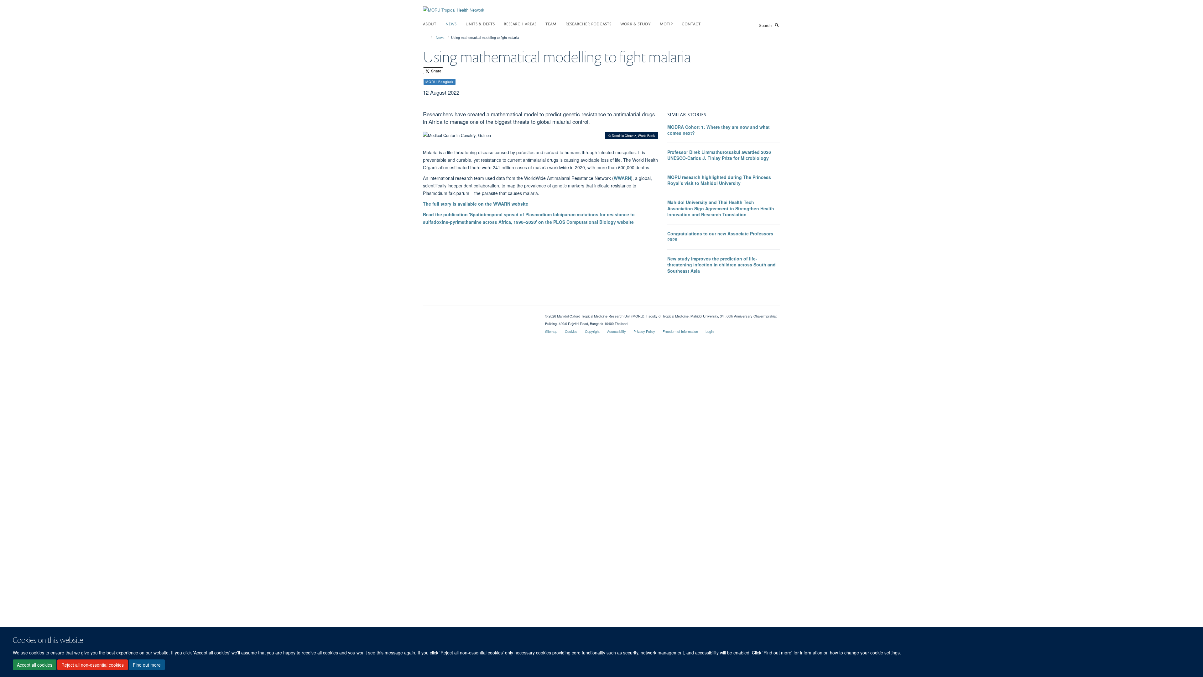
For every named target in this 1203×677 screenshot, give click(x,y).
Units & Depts (480, 23)
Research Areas (520, 23)
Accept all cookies (34, 665)
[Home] (428, 37)
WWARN (622, 178)
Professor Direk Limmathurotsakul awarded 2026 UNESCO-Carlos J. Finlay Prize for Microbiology (719, 155)
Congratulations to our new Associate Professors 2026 (720, 236)
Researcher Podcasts (588, 23)
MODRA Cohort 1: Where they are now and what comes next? (718, 130)
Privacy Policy (644, 331)
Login (710, 331)
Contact (691, 23)
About (429, 23)
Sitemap (551, 331)
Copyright (592, 331)
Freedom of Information (680, 331)
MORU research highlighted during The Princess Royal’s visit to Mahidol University (719, 180)
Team (550, 23)
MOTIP (666, 23)
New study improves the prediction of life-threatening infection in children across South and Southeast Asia (721, 264)
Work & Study (635, 23)
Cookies (571, 331)
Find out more (147, 665)
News (450, 23)
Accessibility (616, 331)
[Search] (776, 24)
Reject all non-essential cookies (92, 665)
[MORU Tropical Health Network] (453, 6)
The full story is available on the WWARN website (475, 204)
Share (435, 70)
